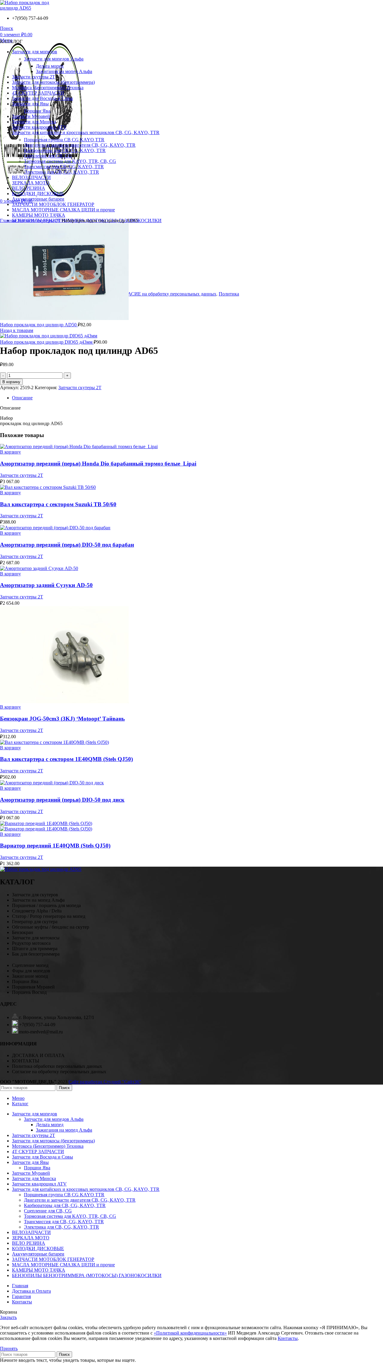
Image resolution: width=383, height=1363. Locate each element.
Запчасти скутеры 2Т (39, 220)
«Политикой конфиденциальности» (190, 1332)
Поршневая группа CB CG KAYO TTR (64, 1194)
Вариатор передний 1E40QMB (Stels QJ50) (55, 845)
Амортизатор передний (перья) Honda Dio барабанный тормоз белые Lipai (98, 463)
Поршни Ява (37, 1167)
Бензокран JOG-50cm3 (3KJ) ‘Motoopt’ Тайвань (62, 718)
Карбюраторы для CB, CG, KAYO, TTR (65, 1205)
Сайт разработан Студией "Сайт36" (105, 1081)
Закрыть (8, 1317)
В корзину (11, 382)
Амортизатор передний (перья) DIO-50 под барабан (67, 545)
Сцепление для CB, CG (48, 1210)
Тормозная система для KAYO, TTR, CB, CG (70, 1216)
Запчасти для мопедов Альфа (53, 1119)
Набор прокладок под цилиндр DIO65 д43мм (47, 342)
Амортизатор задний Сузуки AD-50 (46, 585)
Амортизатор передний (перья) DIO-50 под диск (62, 800)
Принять (9, 1348)
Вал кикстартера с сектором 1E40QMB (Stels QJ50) (66, 759)
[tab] (197, 398)
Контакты (288, 1338)
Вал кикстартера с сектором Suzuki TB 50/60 (58, 504)
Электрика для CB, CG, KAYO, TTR (61, 1226)
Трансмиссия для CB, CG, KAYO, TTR (64, 1221)
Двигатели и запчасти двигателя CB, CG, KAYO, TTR (80, 1200)
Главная (8, 220)
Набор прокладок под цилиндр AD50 (39, 324)
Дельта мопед (49, 1124)
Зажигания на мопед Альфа (64, 1129)
